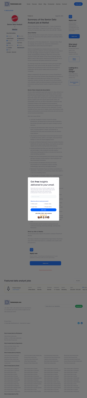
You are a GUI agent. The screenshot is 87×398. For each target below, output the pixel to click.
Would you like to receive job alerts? (39, 201)
